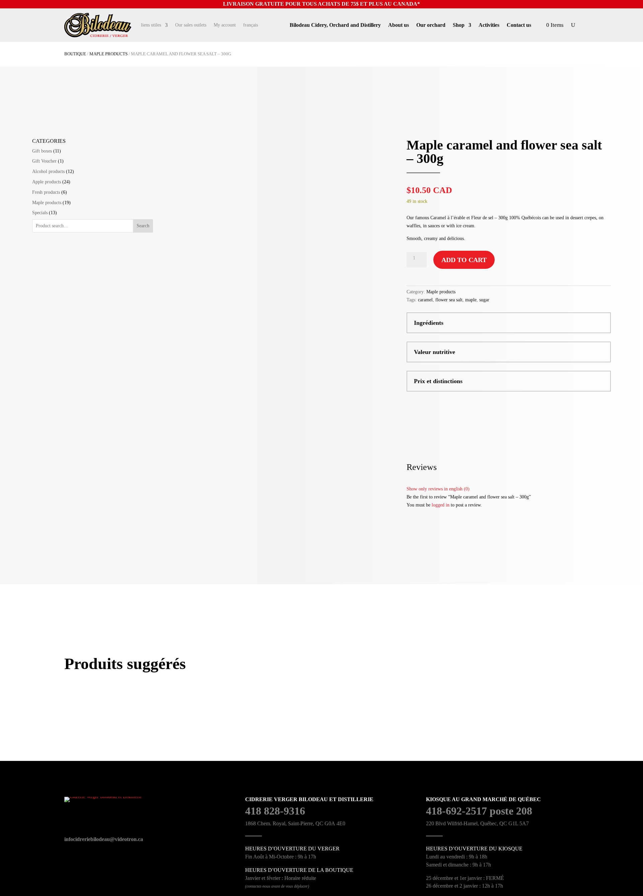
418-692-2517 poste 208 (479, 811)
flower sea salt (448, 299)
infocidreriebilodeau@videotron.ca (103, 839)
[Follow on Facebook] (270, 25)
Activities (489, 25)
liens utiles (151, 25)
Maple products (108, 54)
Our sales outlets (190, 25)
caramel (425, 299)
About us (398, 25)
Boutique (75, 54)
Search (143, 225)
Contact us (519, 25)
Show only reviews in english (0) (438, 488)
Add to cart (464, 259)
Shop (459, 25)
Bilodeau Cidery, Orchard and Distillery (335, 25)
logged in (440, 504)
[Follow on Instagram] (284, 25)
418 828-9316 (275, 811)
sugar (484, 299)
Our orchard (430, 25)
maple (471, 299)
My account (225, 25)
